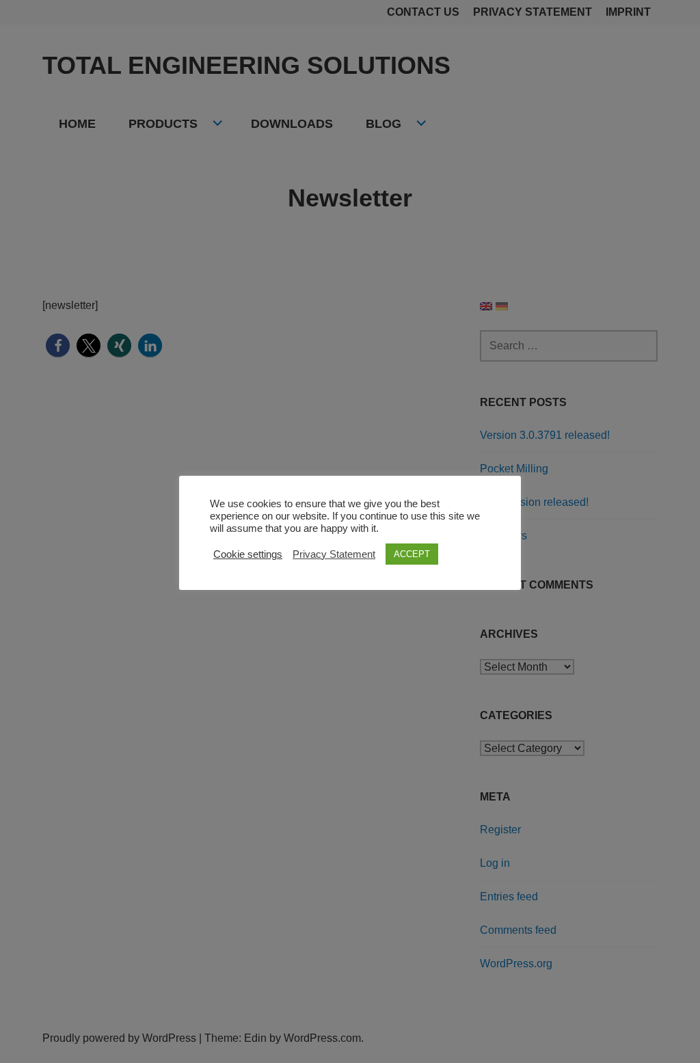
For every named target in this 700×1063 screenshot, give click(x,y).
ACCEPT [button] (412, 554)
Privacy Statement (334, 554)
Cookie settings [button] (247, 554)
